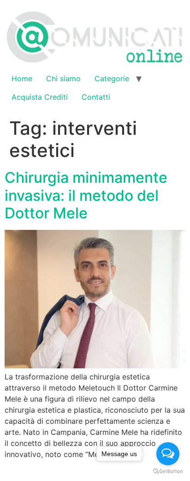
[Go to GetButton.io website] (168, 472)
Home (22, 78)
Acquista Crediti (40, 97)
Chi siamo (63, 78)
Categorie (112, 78)
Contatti (96, 97)
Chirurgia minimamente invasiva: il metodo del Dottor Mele (86, 195)
